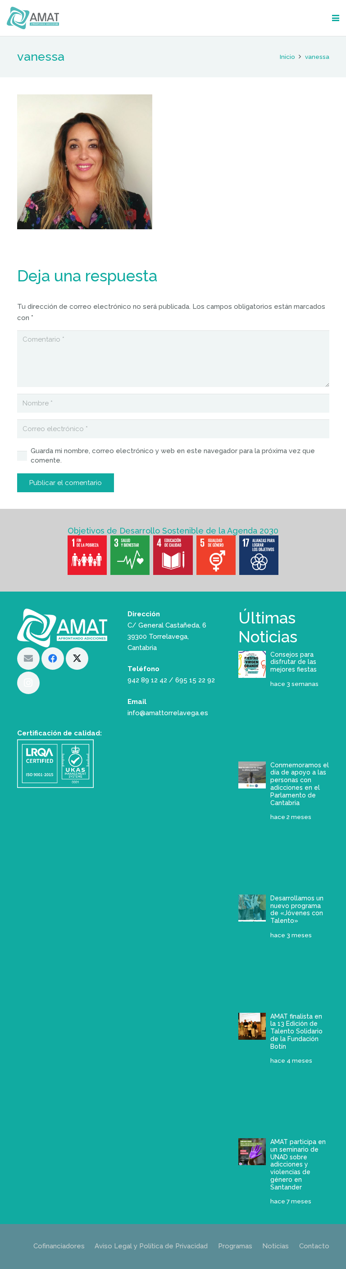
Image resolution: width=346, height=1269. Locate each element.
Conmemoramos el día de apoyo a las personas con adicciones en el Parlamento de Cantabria (299, 783)
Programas (235, 1246)
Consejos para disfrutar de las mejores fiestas (293, 662)
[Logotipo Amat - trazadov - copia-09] (33, 18)
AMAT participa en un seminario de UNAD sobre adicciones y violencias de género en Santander (298, 1164)
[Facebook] (52, 658)
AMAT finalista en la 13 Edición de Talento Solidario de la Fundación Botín (296, 1031)
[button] (336, 18)
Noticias (275, 1246)
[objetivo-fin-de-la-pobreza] (87, 554)
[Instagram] (28, 683)
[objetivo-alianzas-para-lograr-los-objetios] (258, 554)
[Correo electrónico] (28, 658)
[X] (77, 658)
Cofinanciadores (59, 1246)
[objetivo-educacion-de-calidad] (172, 554)
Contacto (314, 1246)
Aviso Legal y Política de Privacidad (151, 1246)
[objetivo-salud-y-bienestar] (130, 554)
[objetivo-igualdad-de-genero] (216, 554)
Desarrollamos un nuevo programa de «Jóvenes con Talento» (296, 909)
